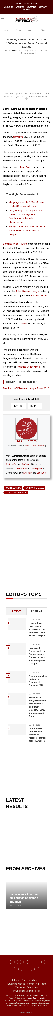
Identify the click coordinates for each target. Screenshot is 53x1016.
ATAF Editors (14, 50)
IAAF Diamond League (34, 488)
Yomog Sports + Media (36, 998)
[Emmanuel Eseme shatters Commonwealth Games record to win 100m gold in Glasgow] (17, 649)
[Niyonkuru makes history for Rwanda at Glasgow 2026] (17, 677)
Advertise (31, 7)
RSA (42, 30)
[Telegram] (30, 969)
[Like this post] (16, 529)
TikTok (25, 464)
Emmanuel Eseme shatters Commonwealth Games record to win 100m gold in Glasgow (37, 656)
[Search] (50, 19)
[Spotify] (16, 969)
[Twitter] (25, 962)
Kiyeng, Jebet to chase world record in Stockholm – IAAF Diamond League (27, 230)
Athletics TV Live (21, 980)
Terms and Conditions (26, 987)
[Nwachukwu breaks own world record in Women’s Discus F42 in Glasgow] (17, 624)
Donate (26, 10)
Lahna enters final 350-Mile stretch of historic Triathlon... (24, 898)
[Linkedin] (19, 962)
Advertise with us (16, 983)
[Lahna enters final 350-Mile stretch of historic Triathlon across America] (17, 729)
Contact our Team (36, 983)
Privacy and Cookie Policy (26, 990)
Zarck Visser (26, 167)
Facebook (22, 468)
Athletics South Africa (28, 366)
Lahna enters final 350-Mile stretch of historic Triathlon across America (37, 734)
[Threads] (23, 969)
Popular (36, 611)
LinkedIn (27, 472)
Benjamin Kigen (39, 295)
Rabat (24, 323)
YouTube (41, 472)
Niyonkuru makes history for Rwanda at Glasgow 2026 (38, 680)
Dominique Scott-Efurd (15, 243)
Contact (43, 7)
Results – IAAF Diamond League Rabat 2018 (26, 388)
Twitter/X (11, 464)
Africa (30, 30)
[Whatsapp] (32, 962)
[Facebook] (5, 962)
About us (8, 7)
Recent (16, 611)
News (18, 30)
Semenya (18, 136)
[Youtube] (46, 962)
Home (5, 30)
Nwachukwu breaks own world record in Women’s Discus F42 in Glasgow (37, 629)
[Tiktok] (39, 962)
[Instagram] (12, 962)
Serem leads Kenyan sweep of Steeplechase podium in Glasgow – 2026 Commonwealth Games (38, 706)
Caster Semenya (13, 488)
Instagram (37, 468)
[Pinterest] (36, 969)
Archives (20, 7)
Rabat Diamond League (27, 291)
